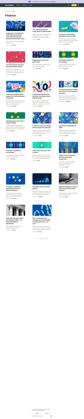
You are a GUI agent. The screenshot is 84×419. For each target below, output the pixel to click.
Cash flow (14, 45)
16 (47, 238)
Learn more (53, 1)
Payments (67, 44)
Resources (24, 5)
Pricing (30, 5)
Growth (66, 135)
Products (18, 5)
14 (41, 238)
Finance (38, 39)
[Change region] (78, 5)
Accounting (65, 68)
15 (44, 238)
